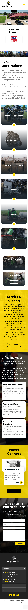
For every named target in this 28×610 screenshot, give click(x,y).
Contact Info (6, 568)
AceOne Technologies (18, 602)
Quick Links (5, 590)
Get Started (14, 266)
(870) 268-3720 (12, 581)
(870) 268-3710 (11, 577)
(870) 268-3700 (14, 574)
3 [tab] (14, 47)
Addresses (5, 585)
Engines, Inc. (13, 600)
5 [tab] (18, 47)
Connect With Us (14, 345)
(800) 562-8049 (13, 572)
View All (14, 490)
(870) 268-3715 (11, 579)
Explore (17, 482)
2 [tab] (12, 47)
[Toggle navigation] (24, 4)
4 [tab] (16, 47)
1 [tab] (10, 47)
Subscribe (20, 543)
